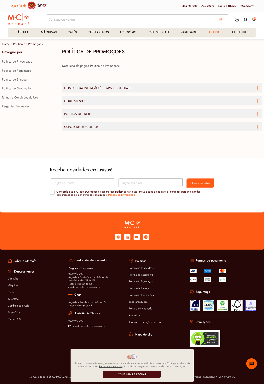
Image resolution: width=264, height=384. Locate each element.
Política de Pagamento (16, 70)
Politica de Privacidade (17, 61)
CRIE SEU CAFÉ (159, 32)
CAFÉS (72, 32)
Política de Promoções (28, 44)
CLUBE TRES (240, 32)
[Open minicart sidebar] (254, 19)
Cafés (11, 292)
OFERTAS (215, 32)
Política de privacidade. (121, 195)
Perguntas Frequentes (15, 106)
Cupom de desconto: (81, 127)
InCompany (247, 5)
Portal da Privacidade (140, 308)
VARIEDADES (189, 32)
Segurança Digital (138, 302)
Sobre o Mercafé (25, 261)
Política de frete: (78, 114)
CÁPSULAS (22, 32)
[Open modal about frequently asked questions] (237, 19)
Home (6, 44)
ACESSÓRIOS (128, 32)
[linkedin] (127, 237)
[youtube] (136, 237)
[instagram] (146, 237)
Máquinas (13, 285)
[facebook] (118, 237)
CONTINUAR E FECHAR (132, 374)
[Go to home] (18, 19)
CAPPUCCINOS (98, 32)
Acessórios (14, 312)
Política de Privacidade (141, 268)
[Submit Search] (51, 20)
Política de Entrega (14, 79)
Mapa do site (143, 334)
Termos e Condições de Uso (20, 97)
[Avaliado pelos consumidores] (195, 305)
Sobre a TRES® (227, 5)
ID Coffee (13, 299)
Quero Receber (200, 183)
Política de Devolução (16, 88)
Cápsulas (13, 278)
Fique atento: (75, 101)
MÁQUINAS (49, 32)
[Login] (245, 19)
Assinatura (207, 5)
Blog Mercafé (190, 5)
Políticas (140, 261)
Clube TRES (14, 319)
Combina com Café (18, 306)
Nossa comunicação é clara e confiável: (98, 88)
